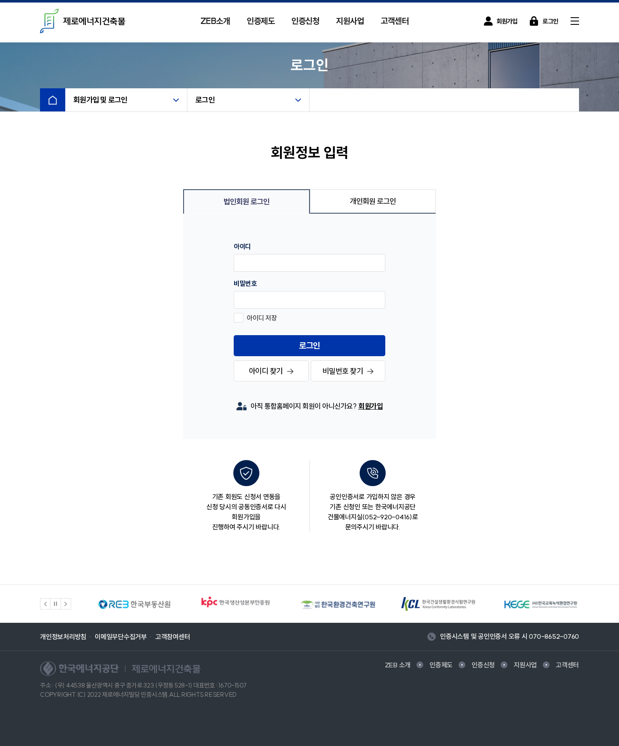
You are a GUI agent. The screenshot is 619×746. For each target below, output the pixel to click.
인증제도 (261, 21)
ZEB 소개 (398, 664)
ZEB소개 (215, 21)
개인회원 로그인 (373, 201)
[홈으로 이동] (52, 99)
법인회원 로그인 (247, 201)
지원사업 (350, 21)
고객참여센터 (172, 636)
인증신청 (305, 21)
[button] (45, 604)
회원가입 (370, 406)
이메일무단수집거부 (121, 636)
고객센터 (394, 21)
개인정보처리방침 (63, 636)
